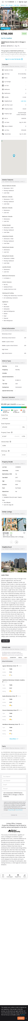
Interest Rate (5, 442)
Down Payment (5, 423)
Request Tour (18, 876)
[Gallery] (25, 25)
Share (24, 876)
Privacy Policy (11, 810)
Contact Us (14, 815)
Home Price (4, 415)
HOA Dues (4, 451)
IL (15, 2)
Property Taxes (5, 432)
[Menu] (2, 2)
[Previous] (11, 542)
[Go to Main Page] (9, 1)
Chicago (11, 5)
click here (23, 1014)
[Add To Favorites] (24, 533)
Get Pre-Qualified (6, 38)
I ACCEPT (21, 1018)
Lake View (16, 5)
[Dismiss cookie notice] (26, 1018)
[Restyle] (3, 25)
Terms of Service (19, 810)
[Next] (16, 542)
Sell (6, 5)
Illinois (2, 5)
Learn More (5, 641)
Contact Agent (10, 876)
